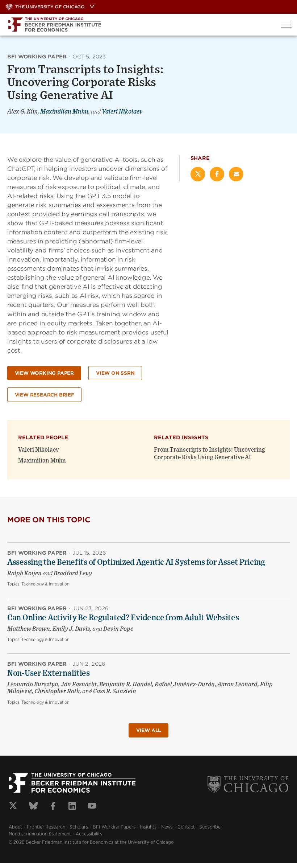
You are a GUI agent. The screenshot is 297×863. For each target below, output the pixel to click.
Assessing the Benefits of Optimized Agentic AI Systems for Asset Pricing (136, 562)
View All (148, 730)
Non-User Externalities (48, 673)
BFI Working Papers (114, 827)
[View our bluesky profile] (33, 806)
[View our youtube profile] (92, 806)
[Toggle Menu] (286, 24)
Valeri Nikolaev (122, 112)
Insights (148, 827)
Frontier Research (46, 827)
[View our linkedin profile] (72, 806)
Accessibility (89, 834)
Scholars (79, 827)
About (15, 827)
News (167, 827)
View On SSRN (115, 373)
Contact (186, 827)
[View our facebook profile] (53, 806)
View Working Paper (44, 373)
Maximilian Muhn (64, 112)
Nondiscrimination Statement (40, 834)
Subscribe (210, 827)
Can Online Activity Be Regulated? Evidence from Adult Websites (123, 618)
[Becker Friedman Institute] (137, 24)
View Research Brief (44, 395)
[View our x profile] (13, 806)
